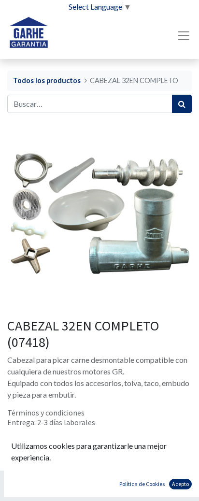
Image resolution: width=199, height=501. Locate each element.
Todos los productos (47, 80)
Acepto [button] (180, 483)
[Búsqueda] (182, 104)
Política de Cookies (142, 483)
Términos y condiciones (46, 412)
